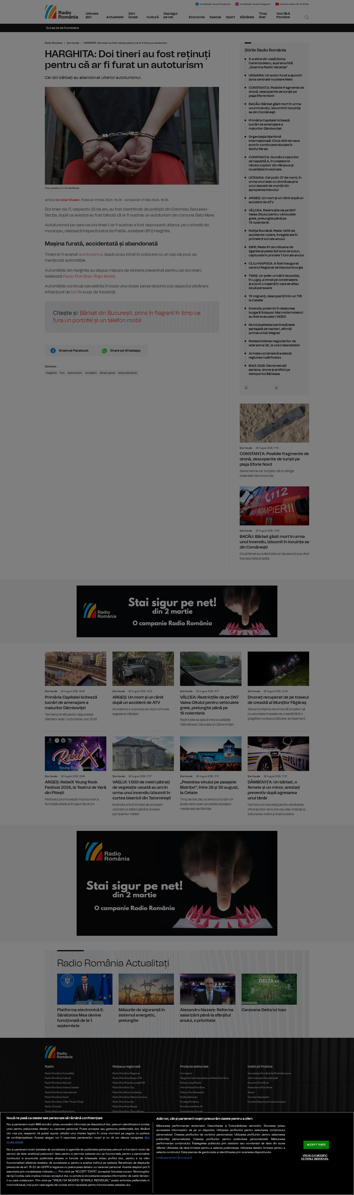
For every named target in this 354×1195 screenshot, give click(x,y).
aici (55, 1171)
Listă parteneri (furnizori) (174, 1157)
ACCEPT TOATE (316, 1144)
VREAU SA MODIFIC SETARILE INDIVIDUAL (314, 1157)
